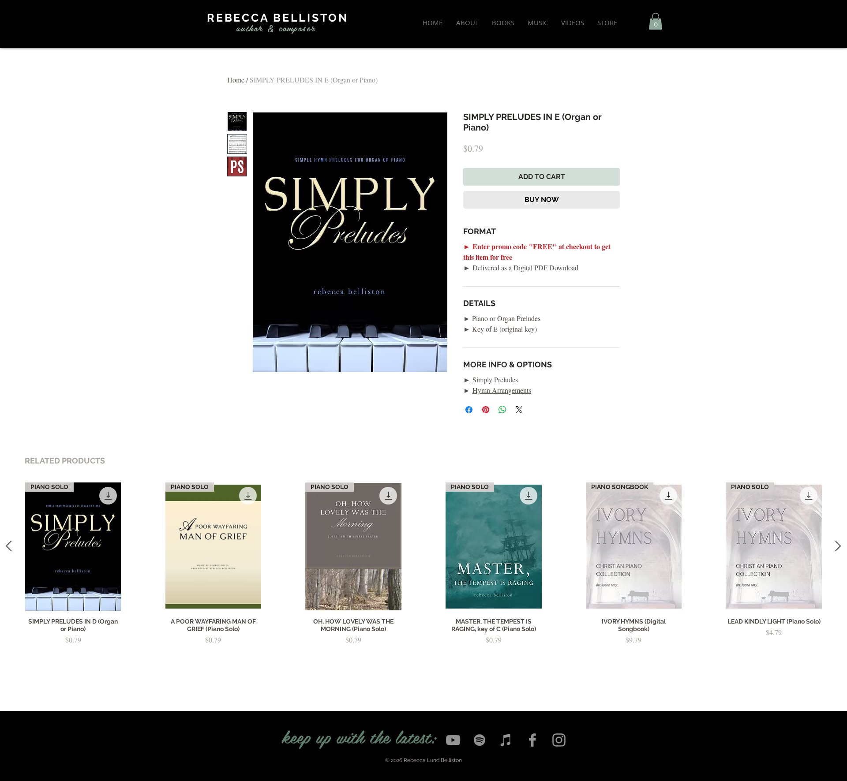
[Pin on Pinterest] (485, 409)
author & (255, 28)
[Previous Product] (9, 546)
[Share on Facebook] (469, 409)
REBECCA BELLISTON (278, 17)
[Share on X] (519, 409)
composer (296, 28)
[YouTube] (453, 740)
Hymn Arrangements (501, 390)
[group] (423, 578)
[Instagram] (559, 740)
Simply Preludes (495, 379)
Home (235, 79)
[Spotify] (479, 740)
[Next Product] (838, 546)
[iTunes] (506, 740)
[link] (655, 21)
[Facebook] (532, 740)
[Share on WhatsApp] (502, 409)
